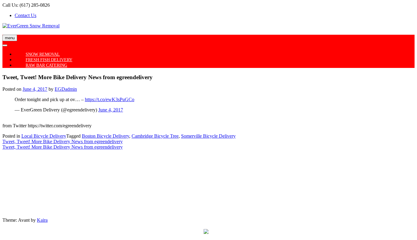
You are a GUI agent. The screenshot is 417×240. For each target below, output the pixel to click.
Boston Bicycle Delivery (105, 136)
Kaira (42, 220)
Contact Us (25, 15)
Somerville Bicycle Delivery (208, 136)
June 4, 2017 (110, 109)
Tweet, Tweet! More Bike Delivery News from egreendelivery (62, 141)
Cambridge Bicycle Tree (155, 136)
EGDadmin (66, 89)
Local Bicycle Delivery (43, 136)
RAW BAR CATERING (46, 65)
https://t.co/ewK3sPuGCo (109, 99)
